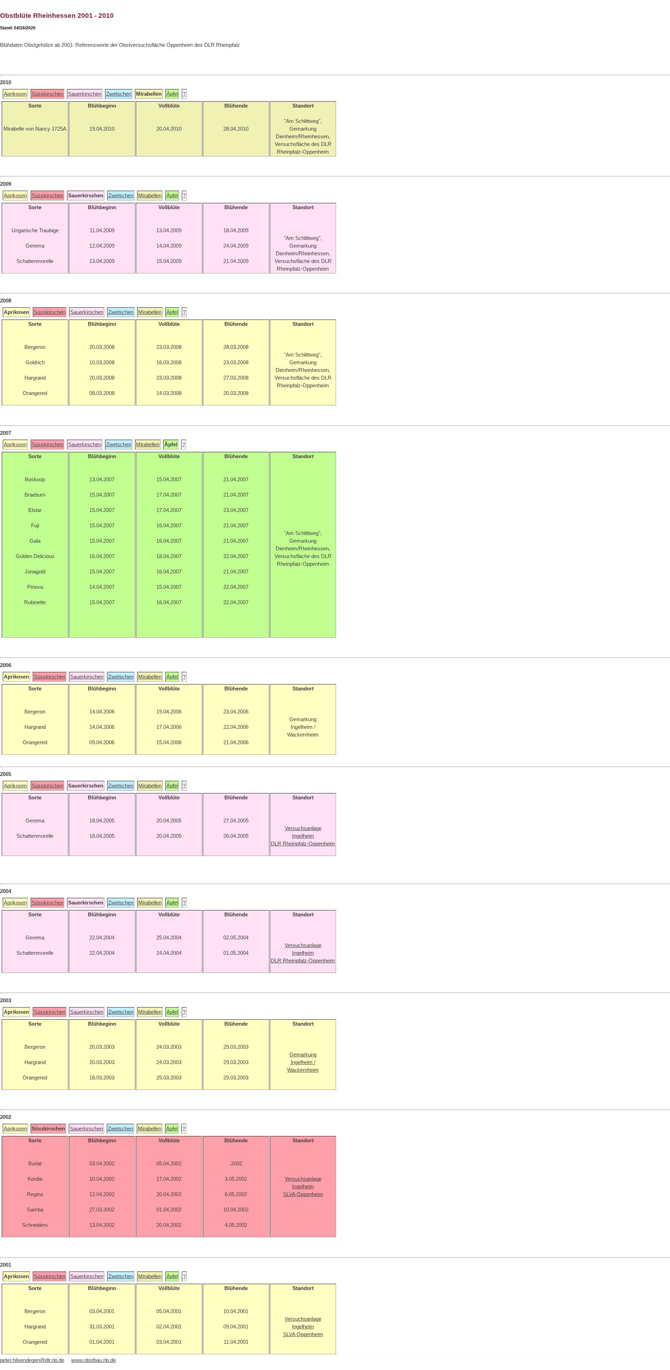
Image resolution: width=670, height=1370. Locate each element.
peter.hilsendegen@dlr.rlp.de (32, 1360)
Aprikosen (15, 94)
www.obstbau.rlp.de (93, 1360)
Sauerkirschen (84, 94)
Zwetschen (118, 94)
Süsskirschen (47, 94)
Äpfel (172, 94)
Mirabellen (150, 195)
